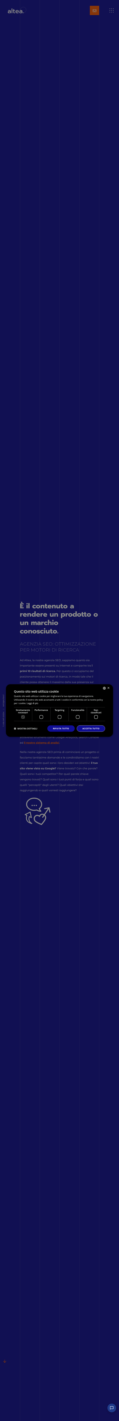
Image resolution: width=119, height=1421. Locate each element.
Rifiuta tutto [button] (61, 728)
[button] (25, 728)
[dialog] (59, 710)
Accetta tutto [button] (90, 728)
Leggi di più (32, 703)
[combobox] (104, 688)
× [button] (108, 688)
